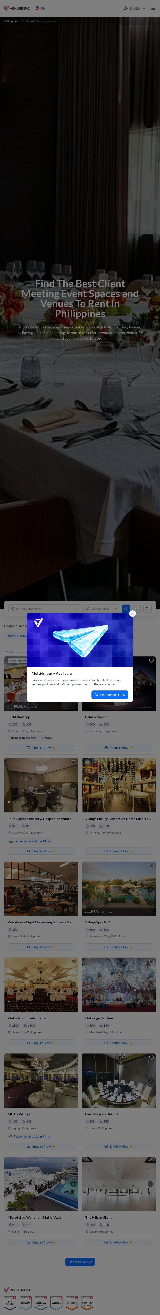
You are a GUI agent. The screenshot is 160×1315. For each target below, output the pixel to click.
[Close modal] (132, 613)
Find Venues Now (112, 694)
